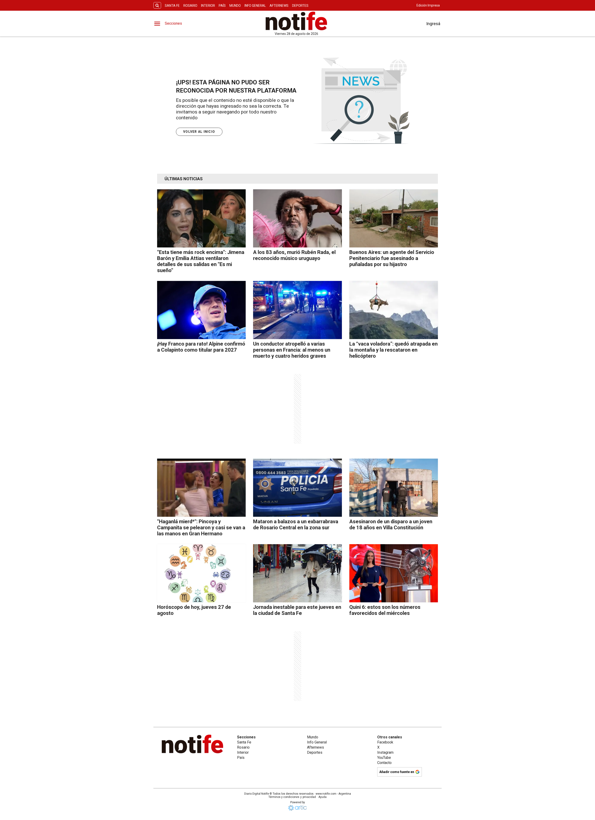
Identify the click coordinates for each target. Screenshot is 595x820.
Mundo (235, 5)
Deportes (300, 5)
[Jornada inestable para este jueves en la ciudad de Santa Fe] (297, 573)
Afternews (279, 5)
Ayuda (322, 797)
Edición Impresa (428, 5)
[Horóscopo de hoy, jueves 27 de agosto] (201, 573)
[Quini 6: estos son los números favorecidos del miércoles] (393, 573)
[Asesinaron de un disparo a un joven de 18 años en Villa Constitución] (393, 488)
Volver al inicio (199, 131)
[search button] (157, 5)
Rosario (190, 5)
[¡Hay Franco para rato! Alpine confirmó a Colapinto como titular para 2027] (201, 310)
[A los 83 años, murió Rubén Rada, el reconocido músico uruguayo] (297, 218)
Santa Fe (172, 5)
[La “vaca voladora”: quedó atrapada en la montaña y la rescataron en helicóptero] (393, 310)
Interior (208, 5)
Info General (255, 5)
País (222, 5)
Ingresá (433, 23)
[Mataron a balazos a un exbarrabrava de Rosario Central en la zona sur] (297, 488)
